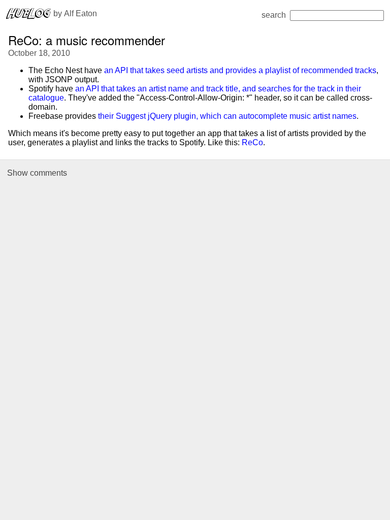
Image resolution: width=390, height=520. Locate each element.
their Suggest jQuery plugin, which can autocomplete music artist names (227, 116)
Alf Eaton (80, 13)
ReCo (252, 142)
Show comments (37, 173)
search (274, 15)
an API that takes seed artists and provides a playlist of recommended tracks (240, 70)
